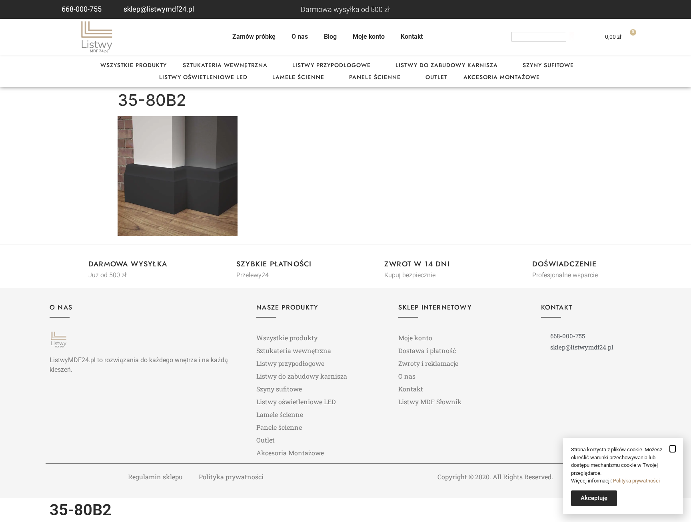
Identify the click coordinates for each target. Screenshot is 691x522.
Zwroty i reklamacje (428, 363)
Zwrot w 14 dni (417, 264)
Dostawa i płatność (427, 350)
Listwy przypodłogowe (331, 65)
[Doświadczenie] (517, 265)
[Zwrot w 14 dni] (369, 265)
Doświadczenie (564, 264)
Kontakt (412, 36)
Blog (330, 36)
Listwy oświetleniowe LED (203, 77)
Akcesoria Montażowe (501, 77)
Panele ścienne (375, 77)
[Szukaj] (571, 37)
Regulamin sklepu (155, 476)
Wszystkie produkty (133, 65)
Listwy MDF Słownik (429, 401)
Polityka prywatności (231, 476)
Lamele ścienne (298, 77)
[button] (672, 449)
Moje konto (369, 36)
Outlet (436, 77)
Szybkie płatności (274, 264)
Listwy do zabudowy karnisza (446, 65)
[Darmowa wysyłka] (74, 265)
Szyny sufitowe (548, 65)
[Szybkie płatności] (222, 265)
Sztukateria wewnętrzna (225, 65)
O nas (300, 36)
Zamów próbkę (254, 36)
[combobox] (538, 37)
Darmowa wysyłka (127, 264)
